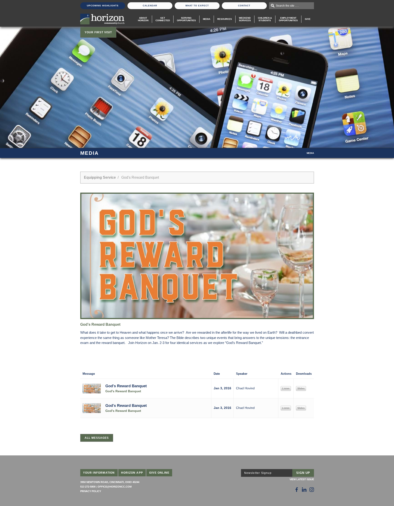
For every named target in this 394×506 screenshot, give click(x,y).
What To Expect (197, 5)
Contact (244, 5)
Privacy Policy (90, 491)
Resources (224, 19)
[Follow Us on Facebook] (296, 489)
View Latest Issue (302, 479)
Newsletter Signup (258, 473)
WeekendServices (245, 19)
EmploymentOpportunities (288, 19)
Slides (301, 388)
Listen (286, 388)
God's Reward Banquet (126, 386)
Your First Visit (98, 32)
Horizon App (132, 472)
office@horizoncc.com (115, 486)
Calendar (150, 5)
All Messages (97, 437)
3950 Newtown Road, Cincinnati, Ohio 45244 (109, 482)
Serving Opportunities (186, 19)
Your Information (99, 472)
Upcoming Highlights (103, 5)
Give (308, 19)
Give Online (159, 472)
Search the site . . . (287, 5)
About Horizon (143, 19)
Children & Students (265, 19)
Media (206, 19)
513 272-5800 (88, 486)
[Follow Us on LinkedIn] (304, 489)
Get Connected (163, 19)
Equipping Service (100, 177)
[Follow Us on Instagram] (311, 489)
